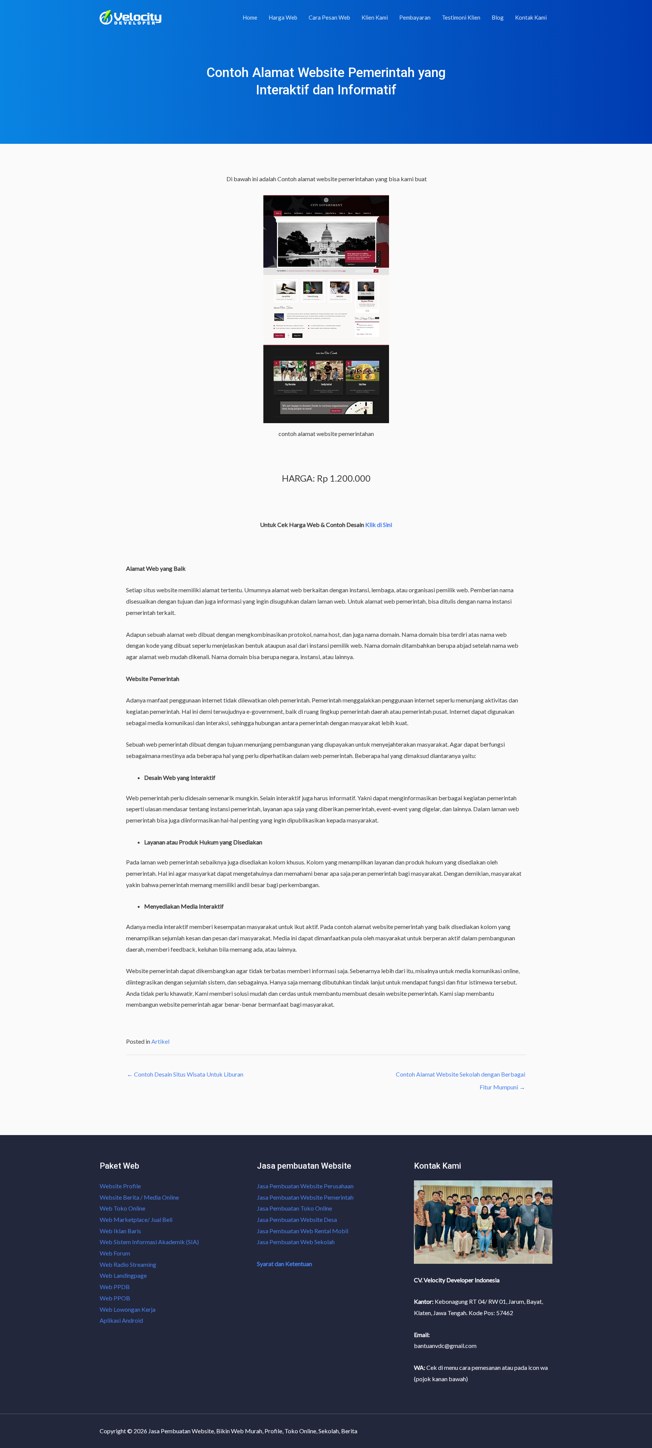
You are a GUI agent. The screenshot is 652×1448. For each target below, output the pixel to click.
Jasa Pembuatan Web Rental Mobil (302, 1230)
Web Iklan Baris (120, 1230)
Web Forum (115, 1253)
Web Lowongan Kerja (127, 1309)
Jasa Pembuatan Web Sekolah (296, 1241)
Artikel (160, 1041)
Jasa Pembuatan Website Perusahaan (305, 1185)
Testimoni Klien (461, 17)
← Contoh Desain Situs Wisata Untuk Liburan (185, 1074)
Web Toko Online (122, 1208)
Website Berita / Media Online (139, 1197)
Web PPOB (115, 1298)
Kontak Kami (531, 17)
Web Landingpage (123, 1275)
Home (250, 17)
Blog (498, 17)
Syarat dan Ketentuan (284, 1263)
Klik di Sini (378, 524)
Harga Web (283, 17)
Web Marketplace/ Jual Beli (136, 1219)
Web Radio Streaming (128, 1264)
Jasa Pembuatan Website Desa (297, 1219)
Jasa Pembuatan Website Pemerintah (305, 1197)
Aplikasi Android (121, 1320)
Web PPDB (115, 1286)
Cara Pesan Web (329, 17)
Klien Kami (374, 17)
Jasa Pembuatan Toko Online (294, 1208)
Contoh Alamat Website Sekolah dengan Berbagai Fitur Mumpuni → (460, 1076)
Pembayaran (415, 17)
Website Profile (120, 1185)
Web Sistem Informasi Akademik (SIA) (149, 1241)
